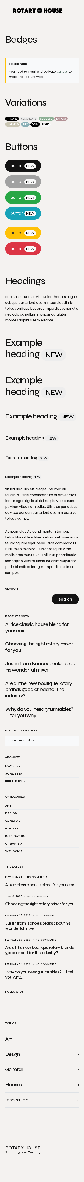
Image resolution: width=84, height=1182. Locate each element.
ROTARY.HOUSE (22, 1148)
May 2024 (12, 766)
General (12, 820)
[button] (6, 10)
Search (11, 589)
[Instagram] (27, 1006)
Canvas (62, 71)
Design (11, 813)
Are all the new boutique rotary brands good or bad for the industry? (38, 689)
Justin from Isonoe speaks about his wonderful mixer (41, 667)
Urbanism (13, 843)
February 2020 (17, 781)
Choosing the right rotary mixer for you (39, 647)
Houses (12, 828)
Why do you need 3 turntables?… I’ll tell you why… (40, 712)
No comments (37, 877)
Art (8, 805)
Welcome (13, 851)
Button (22, 165)
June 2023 (13, 773)
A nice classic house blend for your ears (37, 627)
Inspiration (15, 836)
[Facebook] (12, 1006)
